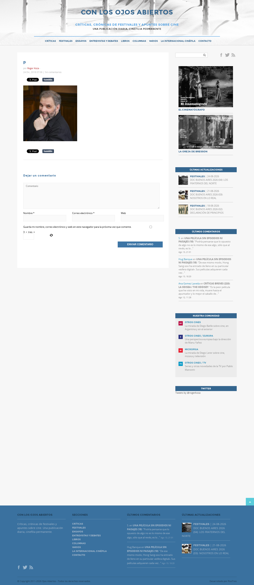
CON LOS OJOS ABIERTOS (127, 12)
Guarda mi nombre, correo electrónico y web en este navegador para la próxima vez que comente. (77, 227)
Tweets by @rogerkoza (187, 392)
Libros (125, 41)
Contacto (204, 41)
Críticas (50, 41)
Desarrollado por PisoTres (223, 581)
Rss (234, 55)
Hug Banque (185, 259)
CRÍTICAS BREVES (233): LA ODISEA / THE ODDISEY (204, 285)
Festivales (66, 41)
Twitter (227, 55)
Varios (153, 41)
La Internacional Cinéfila (178, 41)
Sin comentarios (53, 72)
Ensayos (80, 41)
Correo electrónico (83, 213)
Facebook (222, 55)
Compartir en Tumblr (48, 80)
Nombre (28, 213)
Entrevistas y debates (103, 41)
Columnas (139, 41)
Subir (250, 501)
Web (123, 213)
